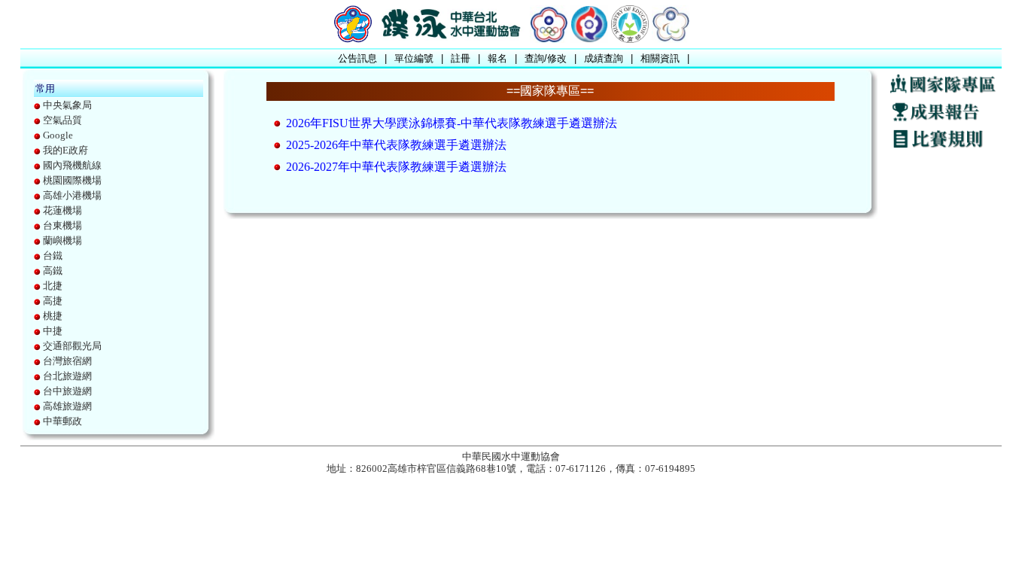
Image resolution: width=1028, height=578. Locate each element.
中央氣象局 (67, 105)
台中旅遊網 (67, 391)
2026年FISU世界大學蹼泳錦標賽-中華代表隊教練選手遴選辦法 (451, 123)
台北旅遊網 (67, 376)
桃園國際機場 (72, 180)
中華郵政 (62, 421)
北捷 (52, 285)
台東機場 (62, 225)
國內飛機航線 (72, 165)
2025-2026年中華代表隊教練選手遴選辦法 (396, 144)
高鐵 (52, 270)
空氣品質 (62, 120)
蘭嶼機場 (62, 240)
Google (58, 135)
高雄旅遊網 (67, 406)
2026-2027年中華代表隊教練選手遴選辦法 (396, 166)
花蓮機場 (62, 210)
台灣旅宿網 (67, 361)
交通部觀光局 (72, 345)
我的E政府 (65, 150)
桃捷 (52, 315)
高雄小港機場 (72, 195)
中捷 (52, 330)
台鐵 (52, 255)
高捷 (52, 300)
